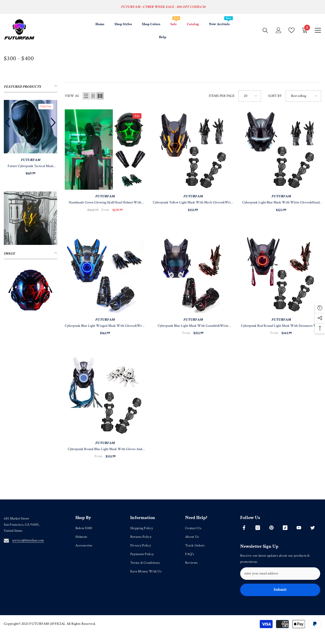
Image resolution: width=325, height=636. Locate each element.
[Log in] (278, 30)
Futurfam (105, 196)
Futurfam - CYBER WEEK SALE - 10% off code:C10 (163, 7)
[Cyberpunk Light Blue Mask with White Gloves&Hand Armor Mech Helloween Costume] (281, 149)
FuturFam (30, 160)
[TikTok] (285, 527)
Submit (280, 589)
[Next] (53, 122)
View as (72, 96)
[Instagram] (258, 527)
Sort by (275, 96)
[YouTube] (299, 527)
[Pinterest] (271, 527)
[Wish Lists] (291, 30)
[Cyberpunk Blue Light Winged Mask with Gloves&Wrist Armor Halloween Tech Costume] (105, 273)
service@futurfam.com (28, 540)
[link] (30, 218)
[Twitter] (312, 527)
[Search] (265, 30)
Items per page (222, 96)
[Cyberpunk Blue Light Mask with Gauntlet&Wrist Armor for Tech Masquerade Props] (193, 273)
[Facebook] (244, 527)
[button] (86, 96)
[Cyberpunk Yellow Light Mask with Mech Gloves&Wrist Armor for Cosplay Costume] (193, 149)
